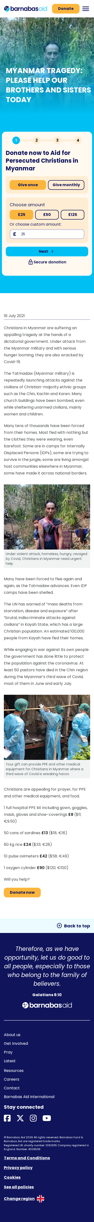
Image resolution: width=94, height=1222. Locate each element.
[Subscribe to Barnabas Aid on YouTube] (46, 1118)
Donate (66, 8)
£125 (72, 214)
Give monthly (66, 185)
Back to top (73, 925)
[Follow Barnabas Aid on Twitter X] (20, 1118)
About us (12, 1035)
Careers (11, 1079)
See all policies (19, 1187)
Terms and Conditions (27, 1158)
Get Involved (16, 1043)
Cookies (12, 1177)
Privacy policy (18, 1167)
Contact (12, 1088)
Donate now (22, 892)
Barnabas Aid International (29, 1097)
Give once (28, 185)
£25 (21, 214)
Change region (19, 1198)
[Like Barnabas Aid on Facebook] (7, 1118)
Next (47, 251)
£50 (47, 214)
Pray (8, 1052)
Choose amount (27, 205)
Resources (14, 1070)
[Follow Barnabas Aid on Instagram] (33, 1118)
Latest (10, 1061)
